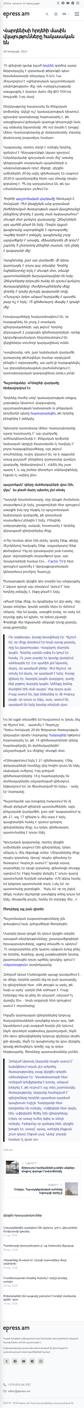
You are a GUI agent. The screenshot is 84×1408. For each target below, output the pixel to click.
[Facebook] (63, 3)
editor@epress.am (19, 1391)
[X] (58, 3)
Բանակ (8, 1149)
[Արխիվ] (56, 14)
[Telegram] (72, 3)
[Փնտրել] (47, 14)
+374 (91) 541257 (19, 1384)
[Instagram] (77, 3)
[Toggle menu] (77, 14)
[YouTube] (67, 3)
